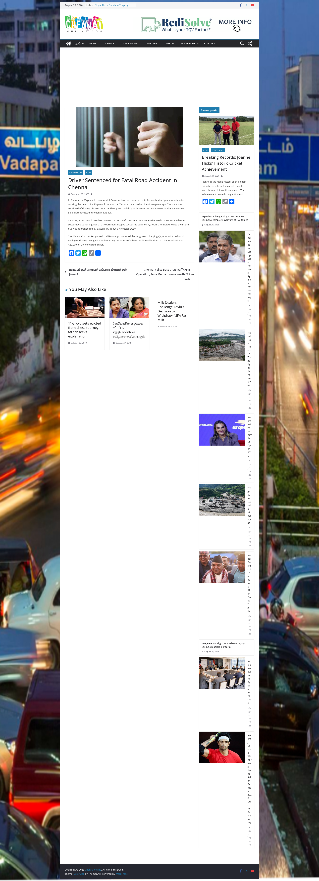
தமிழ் (77, 43)
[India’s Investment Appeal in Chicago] (222, 693)
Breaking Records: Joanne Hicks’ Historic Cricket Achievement (226, 163)
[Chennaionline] (69, 43)
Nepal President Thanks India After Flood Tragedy (249, 583)
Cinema (109, 43)
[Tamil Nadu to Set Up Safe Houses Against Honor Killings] (222, 279)
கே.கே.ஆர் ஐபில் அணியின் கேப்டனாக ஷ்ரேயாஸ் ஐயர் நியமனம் (98, 272)
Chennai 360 (130, 43)
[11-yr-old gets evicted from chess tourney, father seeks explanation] (85, 299)
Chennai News (75, 172)
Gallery (152, 43)
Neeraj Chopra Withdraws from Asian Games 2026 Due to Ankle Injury (250, 779)
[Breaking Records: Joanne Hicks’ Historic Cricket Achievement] (226, 130)
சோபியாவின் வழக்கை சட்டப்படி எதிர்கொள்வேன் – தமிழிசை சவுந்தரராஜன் (129, 329)
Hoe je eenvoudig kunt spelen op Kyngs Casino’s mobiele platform (224, 645)
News (92, 43)
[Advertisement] (159, 82)
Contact (209, 43)
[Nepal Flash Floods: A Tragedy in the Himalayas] (222, 370)
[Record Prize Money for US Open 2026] (222, 448)
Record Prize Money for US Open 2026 (250, 436)
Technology (187, 43)
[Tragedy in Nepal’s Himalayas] (222, 516)
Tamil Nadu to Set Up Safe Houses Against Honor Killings (114, 6)
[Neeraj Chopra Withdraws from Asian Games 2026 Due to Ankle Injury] (222, 790)
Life (168, 43)
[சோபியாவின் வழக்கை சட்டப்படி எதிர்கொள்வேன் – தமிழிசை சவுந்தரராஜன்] (129, 299)
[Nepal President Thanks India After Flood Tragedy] (222, 594)
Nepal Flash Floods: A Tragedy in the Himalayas (250, 359)
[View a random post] (250, 43)
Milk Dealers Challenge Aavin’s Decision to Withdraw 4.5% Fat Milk (172, 311)
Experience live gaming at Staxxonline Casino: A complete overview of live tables (225, 218)
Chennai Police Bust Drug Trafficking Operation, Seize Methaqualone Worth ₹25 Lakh (163, 274)
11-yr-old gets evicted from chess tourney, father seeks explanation (84, 329)
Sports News (217, 150)
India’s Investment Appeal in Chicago (249, 682)
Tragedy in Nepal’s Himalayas (250, 505)
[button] (82, 43)
